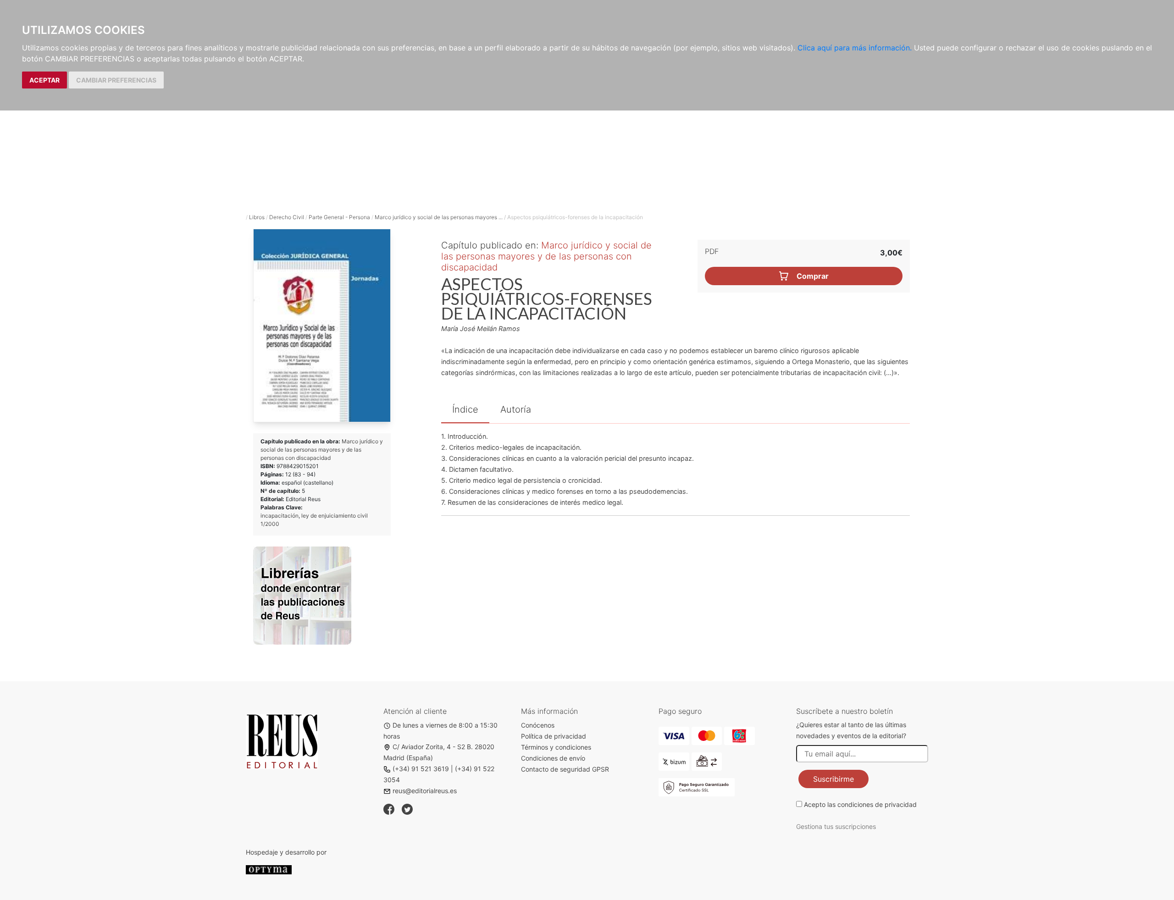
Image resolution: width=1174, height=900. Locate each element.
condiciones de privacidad (877, 804)
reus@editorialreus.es (425, 791)
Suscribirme (833, 779)
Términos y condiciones (556, 747)
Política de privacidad (553, 736)
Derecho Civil (286, 217)
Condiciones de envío (553, 758)
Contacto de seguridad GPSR (565, 769)
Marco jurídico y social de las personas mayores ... (439, 217)
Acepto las (860, 804)
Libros (257, 217)
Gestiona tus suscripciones (836, 826)
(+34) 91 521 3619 (421, 769)
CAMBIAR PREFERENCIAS (116, 80)
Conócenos (537, 725)
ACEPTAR (44, 80)
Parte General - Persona (339, 217)
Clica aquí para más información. (854, 47)
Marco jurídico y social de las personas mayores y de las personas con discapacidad (321, 449)
